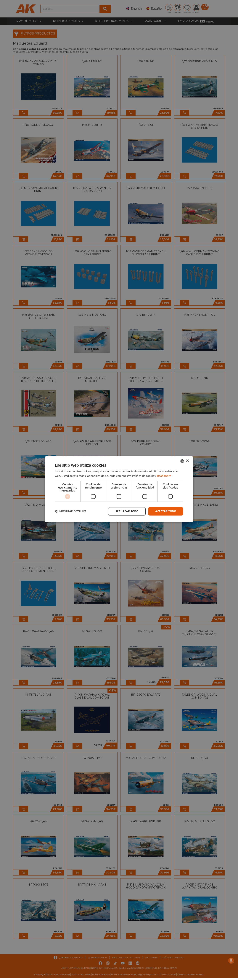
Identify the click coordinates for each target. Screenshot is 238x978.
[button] (70, 511)
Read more (164, 476)
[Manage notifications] (231, 961)
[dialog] (119, 489)
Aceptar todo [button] (165, 511)
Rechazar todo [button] (126, 511)
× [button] (187, 460)
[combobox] (182, 461)
